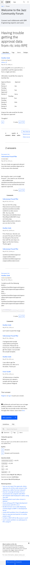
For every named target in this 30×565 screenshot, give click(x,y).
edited (3, 62)
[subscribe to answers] (2, 449)
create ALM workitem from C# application (15, 512)
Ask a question (7, 417)
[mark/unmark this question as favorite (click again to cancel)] (2, 122)
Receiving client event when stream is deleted (14, 500)
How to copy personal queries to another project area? (15, 515)
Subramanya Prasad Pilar (9, 156)
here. (23, 410)
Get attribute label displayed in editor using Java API (16, 496)
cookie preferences (8, 556)
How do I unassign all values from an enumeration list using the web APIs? (14, 493)
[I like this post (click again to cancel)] (20, 122)
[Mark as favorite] (2, 122)
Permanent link (5, 154)
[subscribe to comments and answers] (2, 453)
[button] (28, 543)
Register (3, 396)
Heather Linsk (5, 58)
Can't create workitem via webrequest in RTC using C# (15, 521)
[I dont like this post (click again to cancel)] (23, 122)
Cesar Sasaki (7, 371)
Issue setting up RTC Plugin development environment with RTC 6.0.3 (15, 504)
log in (9, 396)
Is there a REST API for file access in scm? (15, 518)
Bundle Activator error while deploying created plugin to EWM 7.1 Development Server (15, 508)
